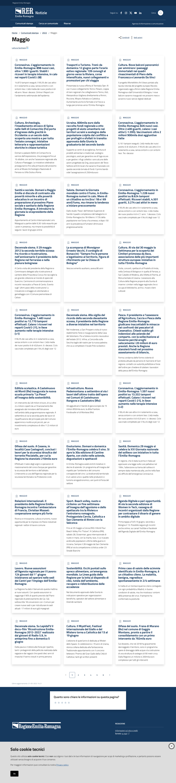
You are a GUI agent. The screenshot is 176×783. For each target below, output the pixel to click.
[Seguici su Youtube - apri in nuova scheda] (134, 12)
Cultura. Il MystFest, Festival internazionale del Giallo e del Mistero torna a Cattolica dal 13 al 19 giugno (87, 630)
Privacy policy (62, 764)
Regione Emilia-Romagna (21, 3)
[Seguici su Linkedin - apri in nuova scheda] (139, 12)
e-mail (124, 733)
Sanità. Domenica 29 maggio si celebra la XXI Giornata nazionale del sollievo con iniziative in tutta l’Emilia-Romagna (138, 451)
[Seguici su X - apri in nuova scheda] (129, 12)
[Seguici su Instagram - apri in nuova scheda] (125, 12)
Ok (14, 773)
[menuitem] (146, 23)
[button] (160, 13)
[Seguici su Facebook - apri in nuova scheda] (120, 12)
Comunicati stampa (30, 32)
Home (14, 32)
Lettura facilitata (19, 47)
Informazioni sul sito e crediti (126, 730)
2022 (44, 32)
